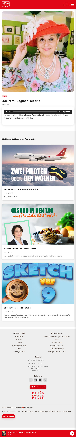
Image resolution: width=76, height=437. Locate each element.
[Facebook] (35, 380)
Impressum (5, 411)
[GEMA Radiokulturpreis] (38, 395)
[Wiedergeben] (7, 112)
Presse (57, 339)
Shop (19, 349)
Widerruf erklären (8, 416)
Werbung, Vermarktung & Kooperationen (56, 336)
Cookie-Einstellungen (55, 411)
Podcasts (19, 339)
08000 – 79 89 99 (36, 363)
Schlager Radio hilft (56, 346)
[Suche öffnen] (68, 4)
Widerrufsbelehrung (27, 411)
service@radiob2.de (37, 360)
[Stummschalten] (64, 112)
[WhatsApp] (45, 380)
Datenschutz (13, 411)
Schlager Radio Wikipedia (56, 352)
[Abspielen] (72, 433)
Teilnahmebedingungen (41, 411)
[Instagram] (31, 380)
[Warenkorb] (64, 4)
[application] (38, 112)
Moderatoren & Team (19, 346)
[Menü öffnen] (72, 4)
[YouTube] (40, 380)
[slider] (68, 111)
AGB (19, 411)
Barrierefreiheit (39, 387)
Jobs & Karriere (57, 342)
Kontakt (19, 342)
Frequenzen (19, 336)
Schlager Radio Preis (57, 349)
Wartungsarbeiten (19, 352)
